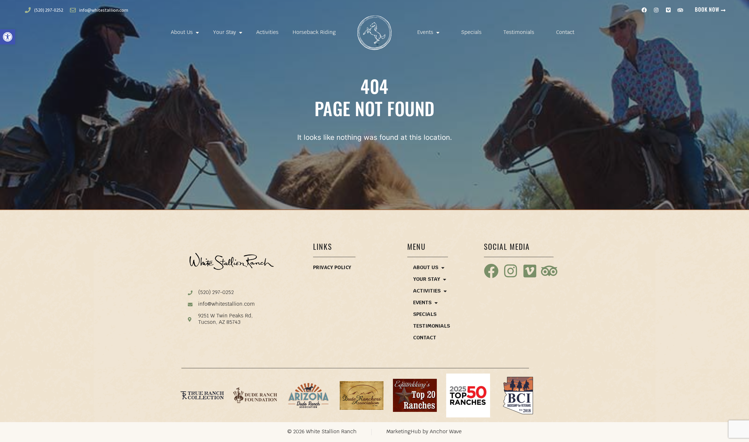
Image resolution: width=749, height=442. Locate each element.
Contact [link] (565, 32)
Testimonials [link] (518, 32)
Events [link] (425, 32)
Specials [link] (471, 32)
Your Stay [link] (224, 32)
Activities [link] (267, 32)
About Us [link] (182, 32)
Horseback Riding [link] (314, 32)
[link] (7, 36)
